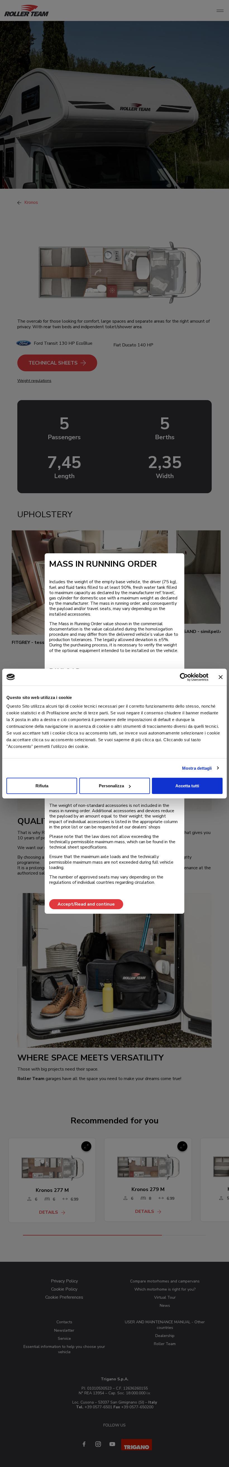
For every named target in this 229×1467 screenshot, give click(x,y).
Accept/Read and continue (86, 904)
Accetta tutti (187, 785)
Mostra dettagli (197, 768)
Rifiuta (41, 785)
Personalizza (111, 785)
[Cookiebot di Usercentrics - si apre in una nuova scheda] (183, 677)
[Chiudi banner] (221, 677)
